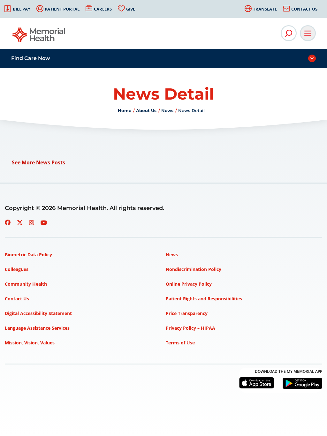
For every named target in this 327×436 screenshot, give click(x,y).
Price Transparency (187, 313)
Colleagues (16, 269)
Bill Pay (21, 9)
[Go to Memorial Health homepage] (39, 36)
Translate (265, 9)
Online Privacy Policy (189, 284)
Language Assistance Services (37, 328)
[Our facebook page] (8, 222)
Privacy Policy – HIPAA (190, 328)
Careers (103, 9)
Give (130, 9)
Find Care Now (30, 58)
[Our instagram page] (31, 222)
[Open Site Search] (289, 33)
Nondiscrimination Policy (193, 269)
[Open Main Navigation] (308, 33)
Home (124, 110)
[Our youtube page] (44, 222)
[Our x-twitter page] (20, 222)
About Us (146, 110)
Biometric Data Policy (28, 255)
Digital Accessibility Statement (38, 313)
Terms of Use (180, 343)
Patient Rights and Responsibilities (204, 299)
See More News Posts (38, 162)
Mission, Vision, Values (30, 343)
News (167, 110)
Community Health (26, 284)
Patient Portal (62, 9)
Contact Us (304, 9)
